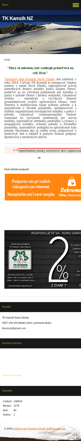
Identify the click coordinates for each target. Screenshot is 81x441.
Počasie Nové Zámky (12, 375)
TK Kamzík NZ (17, 18)
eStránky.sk (19, 428)
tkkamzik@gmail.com (14, 328)
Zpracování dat (57, 428)
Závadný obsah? (37, 428)
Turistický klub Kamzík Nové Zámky (29, 79)
